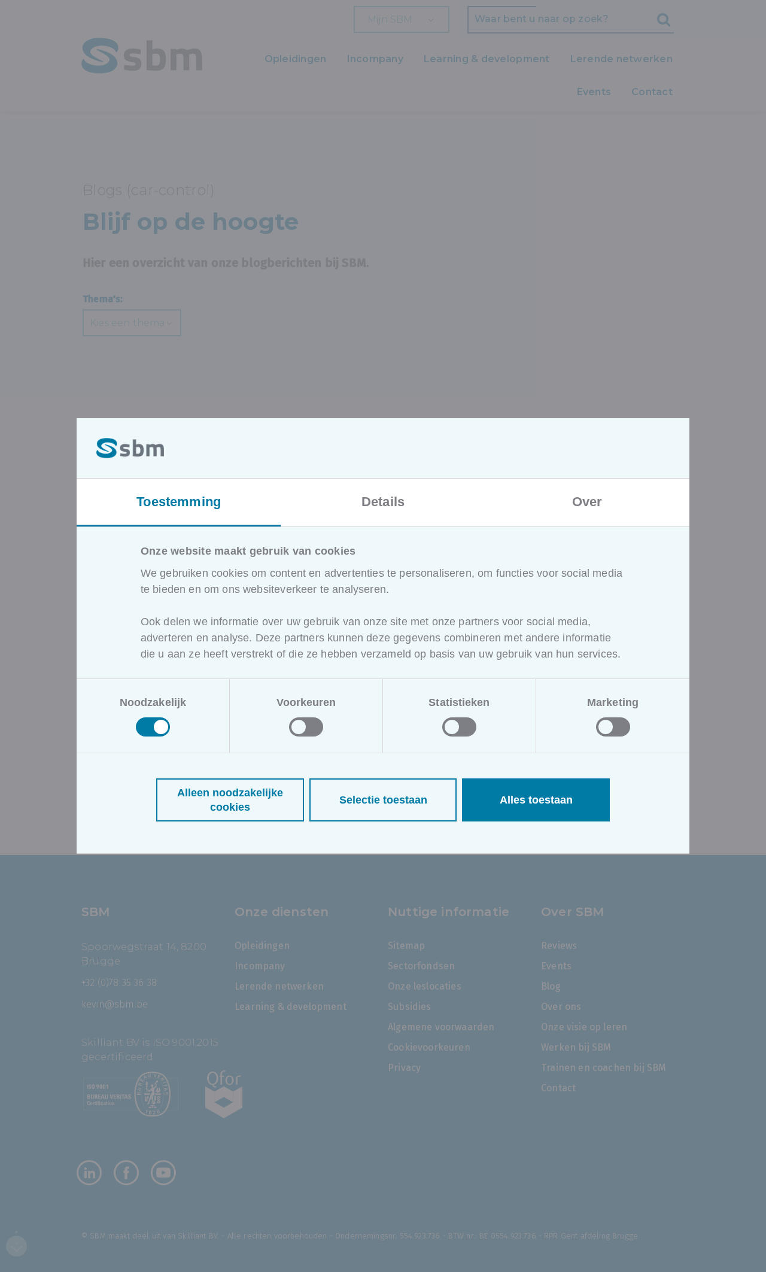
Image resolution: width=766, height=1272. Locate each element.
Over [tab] (587, 501)
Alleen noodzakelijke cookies (230, 800)
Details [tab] (383, 501)
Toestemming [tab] (178, 501)
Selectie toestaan (383, 800)
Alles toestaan (536, 800)
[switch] (306, 727)
